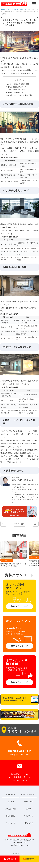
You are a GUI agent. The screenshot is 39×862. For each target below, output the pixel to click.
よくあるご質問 (10, 809)
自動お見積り (10, 816)
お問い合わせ (11, 859)
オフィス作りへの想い (28, 794)
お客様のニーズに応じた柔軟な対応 (20, 95)
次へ (35, 524)
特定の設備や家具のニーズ (17, 87)
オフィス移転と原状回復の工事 (18, 84)
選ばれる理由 (28, 802)
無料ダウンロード (19, 606)
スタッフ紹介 (28, 816)
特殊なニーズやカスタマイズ (18, 92)
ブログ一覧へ (19, 524)
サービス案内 (10, 794)
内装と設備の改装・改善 (16, 90)
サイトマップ (10, 823)
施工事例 (11, 802)
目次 (16, 80)
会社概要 (28, 809)
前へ (3, 524)
